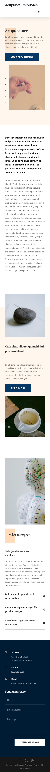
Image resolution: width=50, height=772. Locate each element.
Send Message (29, 742)
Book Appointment (22, 56)
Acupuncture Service (21, 5)
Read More (18, 388)
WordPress (25, 768)
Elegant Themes (24, 765)
